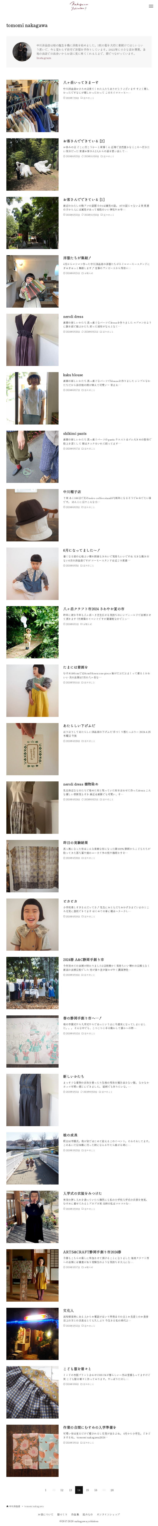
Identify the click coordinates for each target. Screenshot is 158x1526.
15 (87, 1490)
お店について (45, 1514)
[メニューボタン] (151, 6)
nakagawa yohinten (86, 1521)
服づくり (62, 1514)
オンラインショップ (108, 1514)
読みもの (88, 1514)
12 (62, 1490)
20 (112, 1490)
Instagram (43, 58)
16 (95, 1490)
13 (70, 1490)
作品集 (75, 1514)
